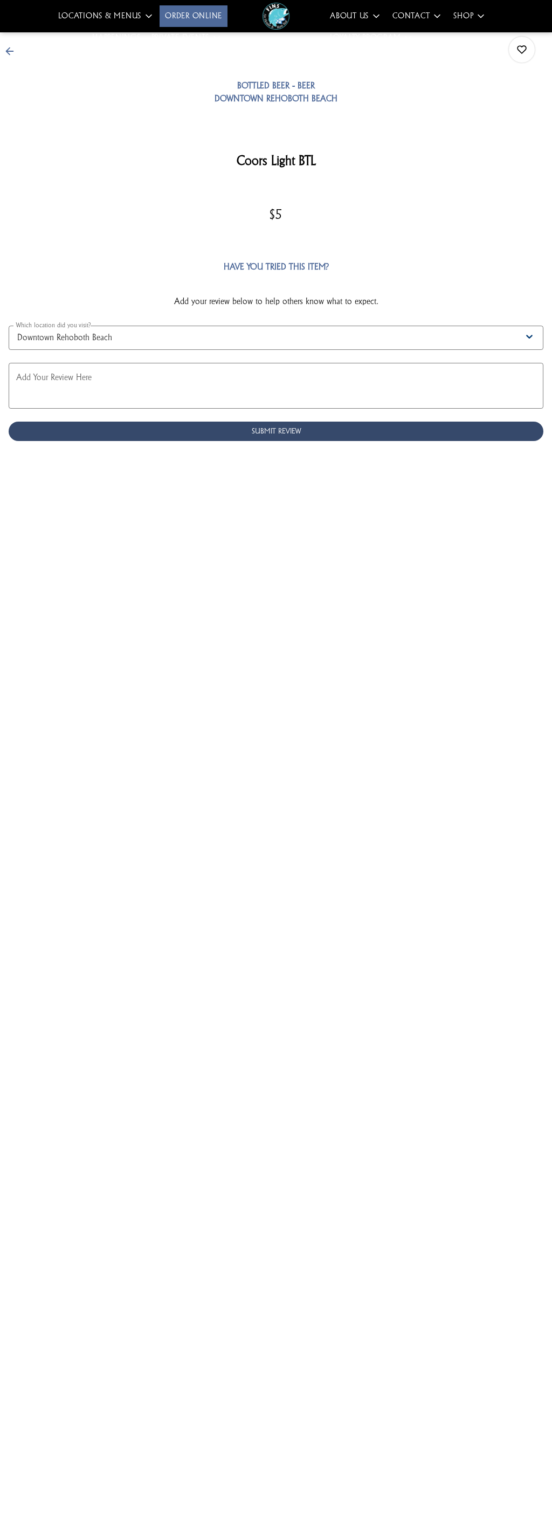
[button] (106, 16)
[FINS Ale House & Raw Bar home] (276, 16)
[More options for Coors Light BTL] (522, 50)
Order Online (193, 15)
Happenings (116, 37)
